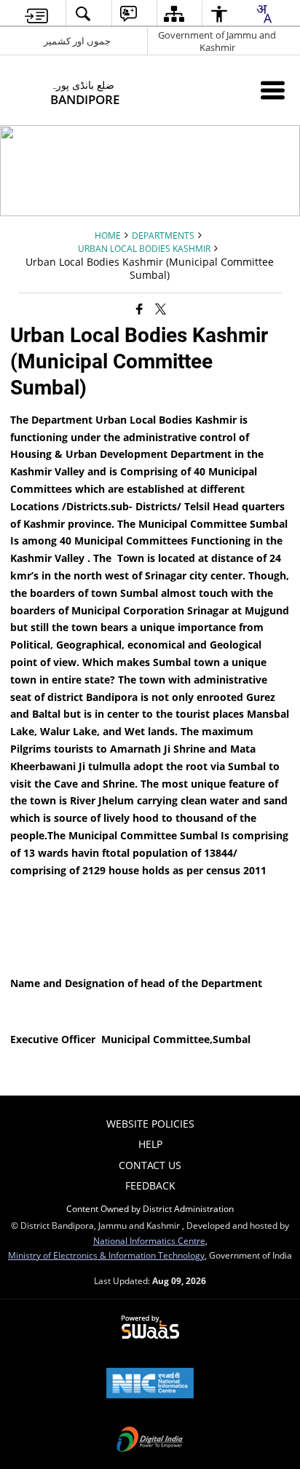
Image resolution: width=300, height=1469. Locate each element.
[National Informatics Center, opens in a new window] (150, 1384)
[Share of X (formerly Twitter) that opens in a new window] (160, 308)
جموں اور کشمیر (77, 40)
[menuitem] (36, 14)
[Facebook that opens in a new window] (139, 308)
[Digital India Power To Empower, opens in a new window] (150, 1440)
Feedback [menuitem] (150, 1185)
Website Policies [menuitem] (150, 1124)
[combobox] (263, 14)
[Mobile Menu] (272, 90)
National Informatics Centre (149, 1240)
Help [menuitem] (150, 1144)
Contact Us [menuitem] (150, 1165)
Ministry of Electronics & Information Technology (106, 1255)
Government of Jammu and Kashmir (217, 41)
